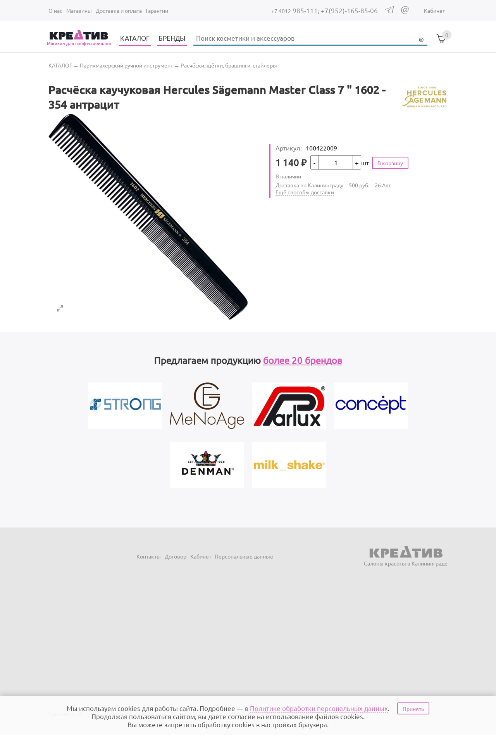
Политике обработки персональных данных (319, 708)
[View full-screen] (60, 308)
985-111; (296, 10)
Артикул (289, 148)
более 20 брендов (302, 360)
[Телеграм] (389, 10)
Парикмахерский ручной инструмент (126, 65)
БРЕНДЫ (172, 38)
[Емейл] (405, 11)
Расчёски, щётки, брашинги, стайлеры (229, 65)
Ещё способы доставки (305, 192)
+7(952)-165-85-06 (349, 10)
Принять (413, 708)
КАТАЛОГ (135, 38)
